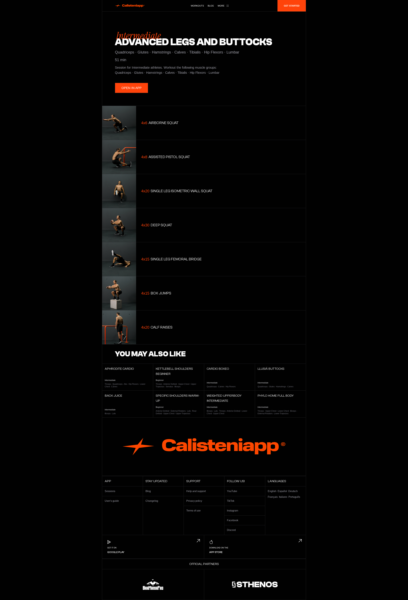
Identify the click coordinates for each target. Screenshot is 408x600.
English (272, 491)
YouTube (232, 491)
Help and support (196, 491)
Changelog (152, 501)
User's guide (112, 501)
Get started (291, 5)
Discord (231, 530)
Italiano (283, 497)
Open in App (131, 88)
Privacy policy (194, 501)
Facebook (232, 520)
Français (273, 497)
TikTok (230, 501)
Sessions (110, 491)
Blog (211, 5)
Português (294, 497)
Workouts (197, 5)
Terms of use (193, 510)
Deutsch (293, 491)
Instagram (232, 510)
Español (282, 491)
